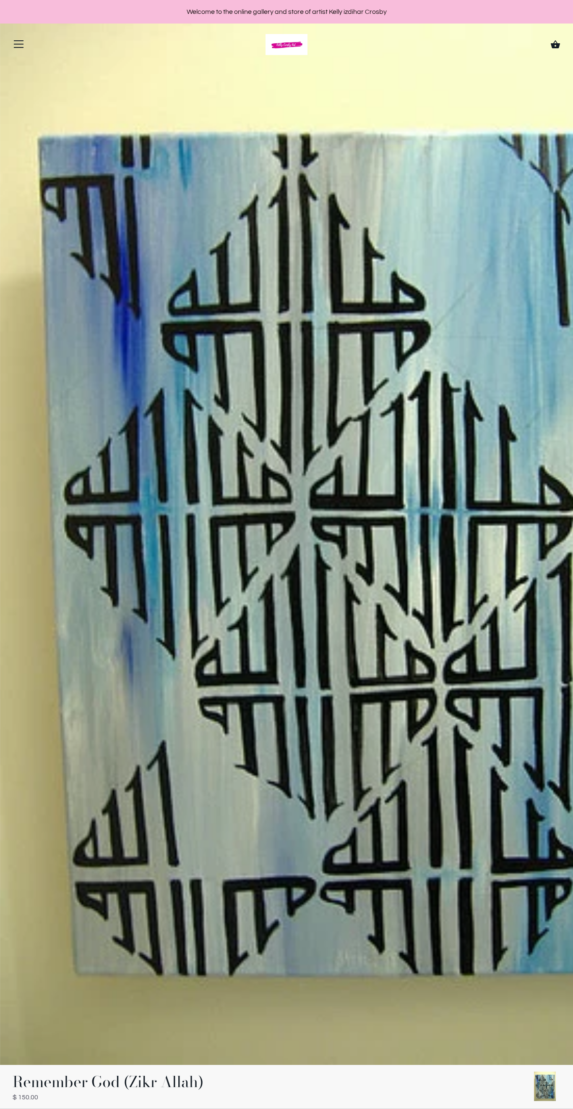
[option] (545, 1087)
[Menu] (19, 46)
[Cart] (555, 44)
